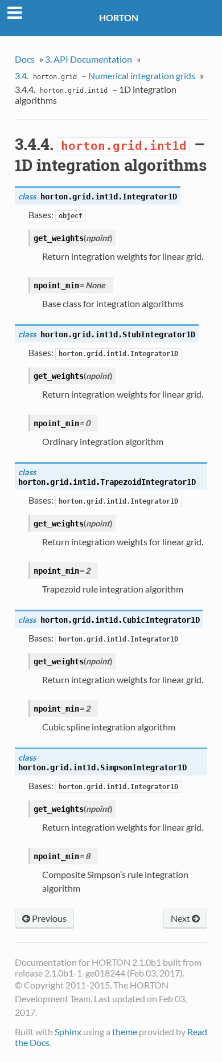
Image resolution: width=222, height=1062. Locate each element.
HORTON (118, 17)
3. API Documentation (88, 59)
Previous (48, 918)
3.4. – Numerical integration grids (105, 75)
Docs (25, 59)
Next (181, 918)
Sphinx (68, 1031)
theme (124, 1031)
